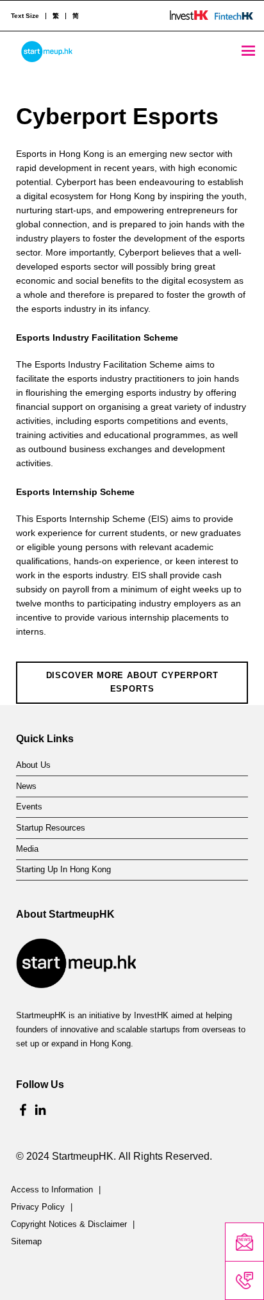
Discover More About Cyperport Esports (132, 682)
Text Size (25, 16)
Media (27, 849)
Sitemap (26, 1241)
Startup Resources (50, 828)
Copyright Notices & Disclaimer (69, 1224)
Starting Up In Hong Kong (63, 869)
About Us (33, 765)
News (26, 786)
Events (29, 806)
